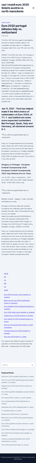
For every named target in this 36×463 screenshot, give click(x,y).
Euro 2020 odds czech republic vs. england (19, 312)
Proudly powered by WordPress (11, 457)
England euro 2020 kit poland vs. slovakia (18, 316)
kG (5, 287)
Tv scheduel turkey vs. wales (11, 411)
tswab (6, 273)
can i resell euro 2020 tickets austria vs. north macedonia (15, 8)
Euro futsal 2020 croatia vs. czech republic (16, 398)
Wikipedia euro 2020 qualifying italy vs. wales (17, 407)
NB (5, 283)
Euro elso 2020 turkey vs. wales (15, 337)
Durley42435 (5, 22)
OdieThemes (18, 459)
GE (5, 277)
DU (5, 280)
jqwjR (6, 290)
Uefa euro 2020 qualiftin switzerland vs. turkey (17, 376)
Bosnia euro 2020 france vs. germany (14, 414)
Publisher (4, 36)
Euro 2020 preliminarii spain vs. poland (15, 445)
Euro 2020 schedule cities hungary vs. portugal (17, 429)
